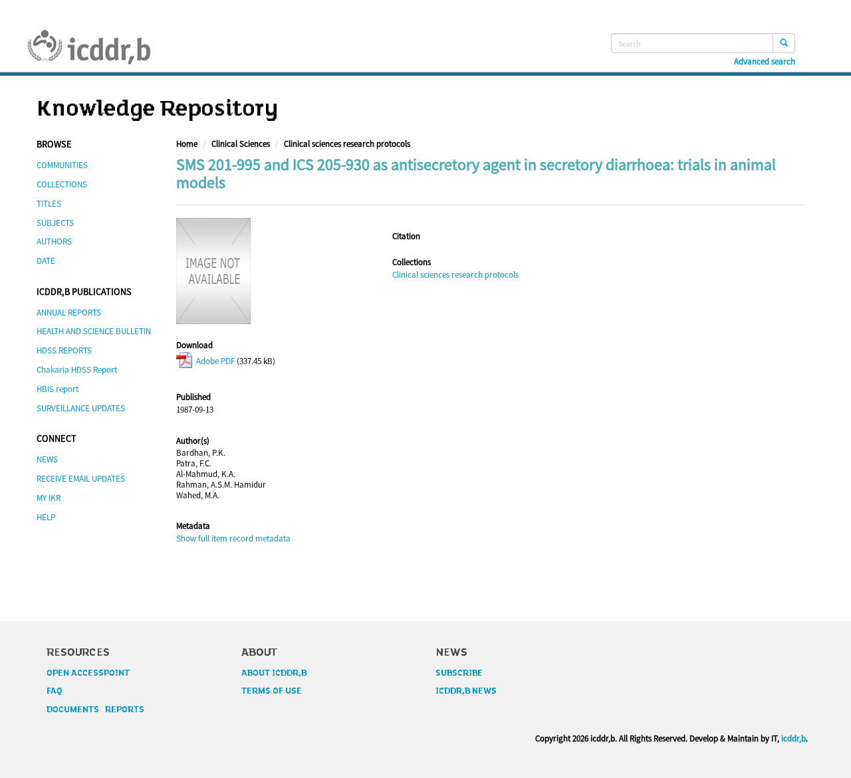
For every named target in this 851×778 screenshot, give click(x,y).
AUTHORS (54, 241)
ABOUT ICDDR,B (273, 673)
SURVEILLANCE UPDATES (81, 408)
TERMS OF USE (271, 691)
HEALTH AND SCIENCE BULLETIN (94, 331)
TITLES (49, 203)
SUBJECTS (55, 223)
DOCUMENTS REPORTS (95, 709)
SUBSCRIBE (459, 673)
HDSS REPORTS (64, 350)
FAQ (54, 691)
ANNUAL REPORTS (69, 312)
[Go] (784, 43)
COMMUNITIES (62, 165)
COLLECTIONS (62, 184)
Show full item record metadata (233, 538)
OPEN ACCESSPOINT (88, 673)
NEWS (47, 459)
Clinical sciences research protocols (347, 143)
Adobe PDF (214, 361)
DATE (46, 260)
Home (186, 143)
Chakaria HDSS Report (77, 369)
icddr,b (793, 738)
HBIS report (57, 389)
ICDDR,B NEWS (466, 691)
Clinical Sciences (240, 143)
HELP (46, 517)
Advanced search (764, 61)
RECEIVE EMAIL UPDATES (81, 478)
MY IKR (49, 498)
